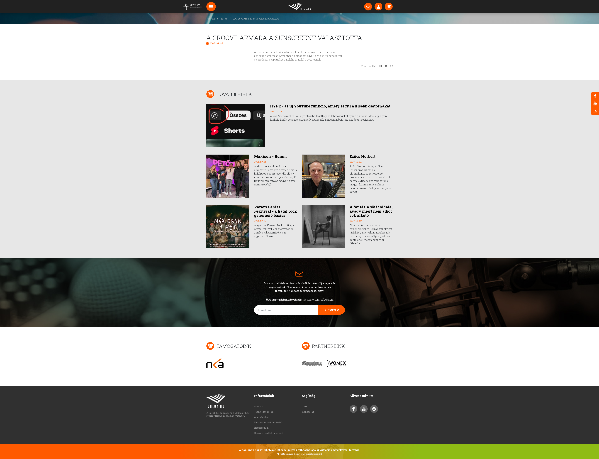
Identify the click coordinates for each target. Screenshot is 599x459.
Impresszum (261, 427)
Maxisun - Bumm (270, 156)
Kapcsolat (308, 411)
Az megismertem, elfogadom (301, 299)
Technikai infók (263, 411)
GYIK (305, 406)
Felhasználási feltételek (268, 422)
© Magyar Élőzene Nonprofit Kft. (308, 454)
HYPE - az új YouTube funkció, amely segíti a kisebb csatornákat (330, 106)
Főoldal (211, 18)
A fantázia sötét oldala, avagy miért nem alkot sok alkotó (371, 211)
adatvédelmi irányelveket (287, 299)
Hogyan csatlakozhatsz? (268, 433)
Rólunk (258, 406)
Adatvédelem (261, 417)
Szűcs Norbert (362, 156)
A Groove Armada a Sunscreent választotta (256, 18)
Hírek (224, 18)
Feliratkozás (331, 309)
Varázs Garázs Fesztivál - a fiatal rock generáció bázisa (275, 211)
